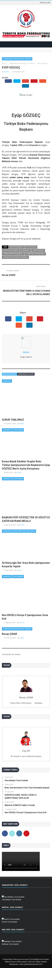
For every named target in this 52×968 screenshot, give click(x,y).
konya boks (30, 531)
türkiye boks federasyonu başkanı (15, 257)
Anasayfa (7, 381)
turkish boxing (38, 250)
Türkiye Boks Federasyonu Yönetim (17, 59)
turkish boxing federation (13, 254)
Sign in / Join (45, 3)
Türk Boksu (25, 250)
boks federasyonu (16, 247)
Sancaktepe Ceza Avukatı (12, 49)
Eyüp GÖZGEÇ (31, 247)
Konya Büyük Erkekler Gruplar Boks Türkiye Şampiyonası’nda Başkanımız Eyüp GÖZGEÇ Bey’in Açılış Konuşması (26, 465)
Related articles (9, 374)
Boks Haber (18, 430)
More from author (26, 374)
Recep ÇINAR (8, 275)
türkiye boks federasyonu (35, 254)
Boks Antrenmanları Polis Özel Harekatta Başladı (21, 51)
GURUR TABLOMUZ (13, 419)
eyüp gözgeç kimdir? (10, 250)
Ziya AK (21, 525)
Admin (6, 72)
